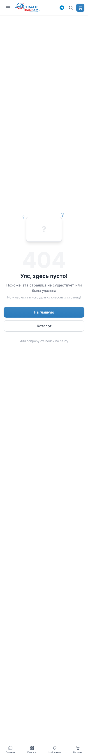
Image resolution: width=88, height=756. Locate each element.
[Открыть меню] (8, 7)
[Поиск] (71, 8)
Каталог (44, 326)
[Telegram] (62, 8)
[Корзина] (80, 8)
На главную (44, 312)
